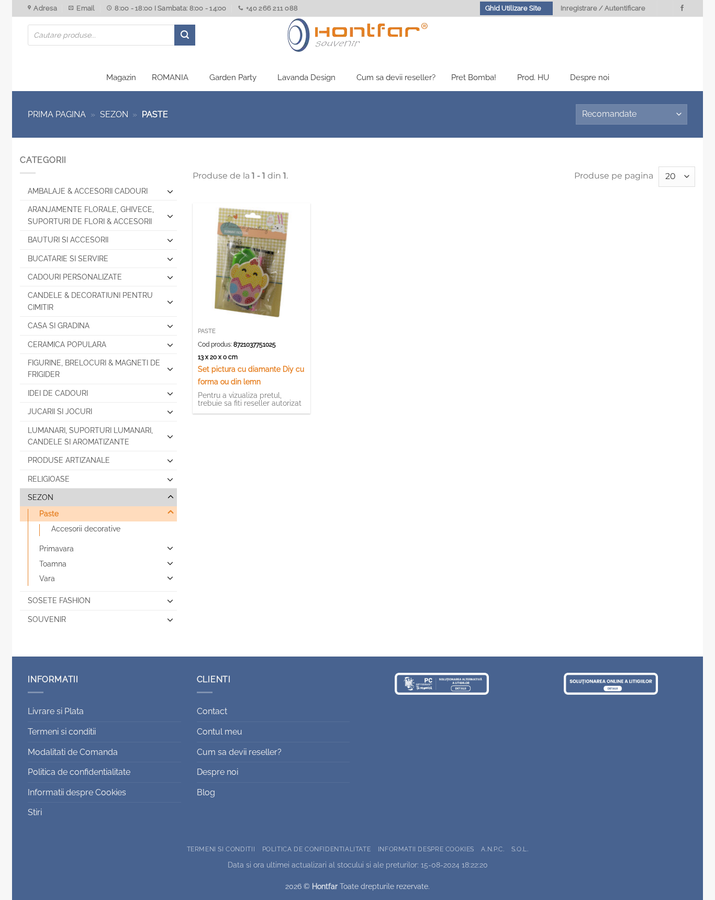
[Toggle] (170, 191)
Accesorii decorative (85, 529)
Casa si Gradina (59, 325)
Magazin (121, 77)
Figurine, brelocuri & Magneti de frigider (94, 369)
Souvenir (47, 619)
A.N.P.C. (492, 849)
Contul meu (219, 732)
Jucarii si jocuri (60, 411)
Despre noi (589, 77)
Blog (206, 792)
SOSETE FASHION (59, 600)
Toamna (52, 564)
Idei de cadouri (58, 393)
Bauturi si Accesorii (68, 240)
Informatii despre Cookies (77, 792)
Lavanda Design (306, 77)
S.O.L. (520, 849)
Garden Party (232, 77)
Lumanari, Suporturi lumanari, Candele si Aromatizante (90, 436)
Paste (49, 513)
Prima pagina (57, 114)
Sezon (114, 114)
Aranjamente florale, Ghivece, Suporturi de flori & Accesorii (91, 215)
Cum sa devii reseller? (395, 77)
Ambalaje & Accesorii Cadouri (88, 191)
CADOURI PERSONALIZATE (75, 277)
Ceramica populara (67, 344)
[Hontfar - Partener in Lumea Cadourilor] (357, 35)
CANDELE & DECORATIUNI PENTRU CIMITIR (90, 301)
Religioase (49, 479)
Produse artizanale (69, 460)
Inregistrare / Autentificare (603, 8)
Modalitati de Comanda (73, 752)
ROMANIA (170, 77)
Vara (47, 578)
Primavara (56, 549)
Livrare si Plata (56, 711)
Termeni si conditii (62, 732)
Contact (212, 711)
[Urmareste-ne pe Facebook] (682, 8)
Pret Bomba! (473, 77)
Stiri (35, 812)
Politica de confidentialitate (79, 772)
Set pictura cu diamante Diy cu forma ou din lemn (251, 374)
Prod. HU (533, 77)
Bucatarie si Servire (68, 258)
